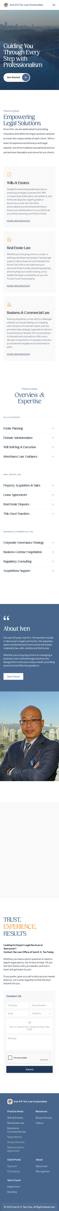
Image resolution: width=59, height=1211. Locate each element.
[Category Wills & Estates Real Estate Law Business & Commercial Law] (41, 1013)
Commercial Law (16, 1131)
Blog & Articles (44, 1117)
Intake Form (13, 1186)
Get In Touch (14, 1180)
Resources (41, 1111)
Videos (39, 1122)
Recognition (43, 1171)
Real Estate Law (15, 1122)
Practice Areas (15, 1111)
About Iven (42, 1166)
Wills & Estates (15, 1117)
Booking (12, 1191)
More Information (18, 221)
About (39, 1159)
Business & (13, 1128)
